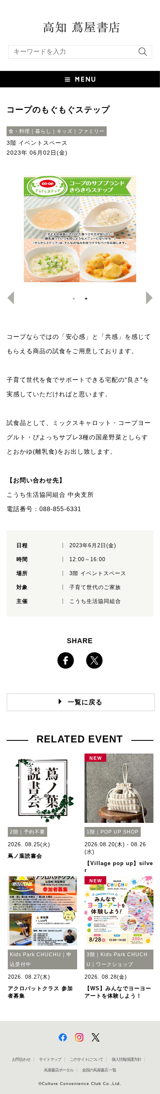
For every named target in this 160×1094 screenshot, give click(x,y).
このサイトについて (86, 1059)
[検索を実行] (141, 54)
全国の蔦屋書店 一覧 (99, 1070)
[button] (80, 79)
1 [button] (74, 299)
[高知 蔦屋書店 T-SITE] (80, 26)
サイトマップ (50, 1059)
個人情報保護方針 (126, 1059)
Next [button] (152, 297)
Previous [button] (7, 297)
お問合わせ (21, 1059)
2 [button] (86, 299)
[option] (80, 229)
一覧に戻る (85, 702)
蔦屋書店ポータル (58, 1070)
